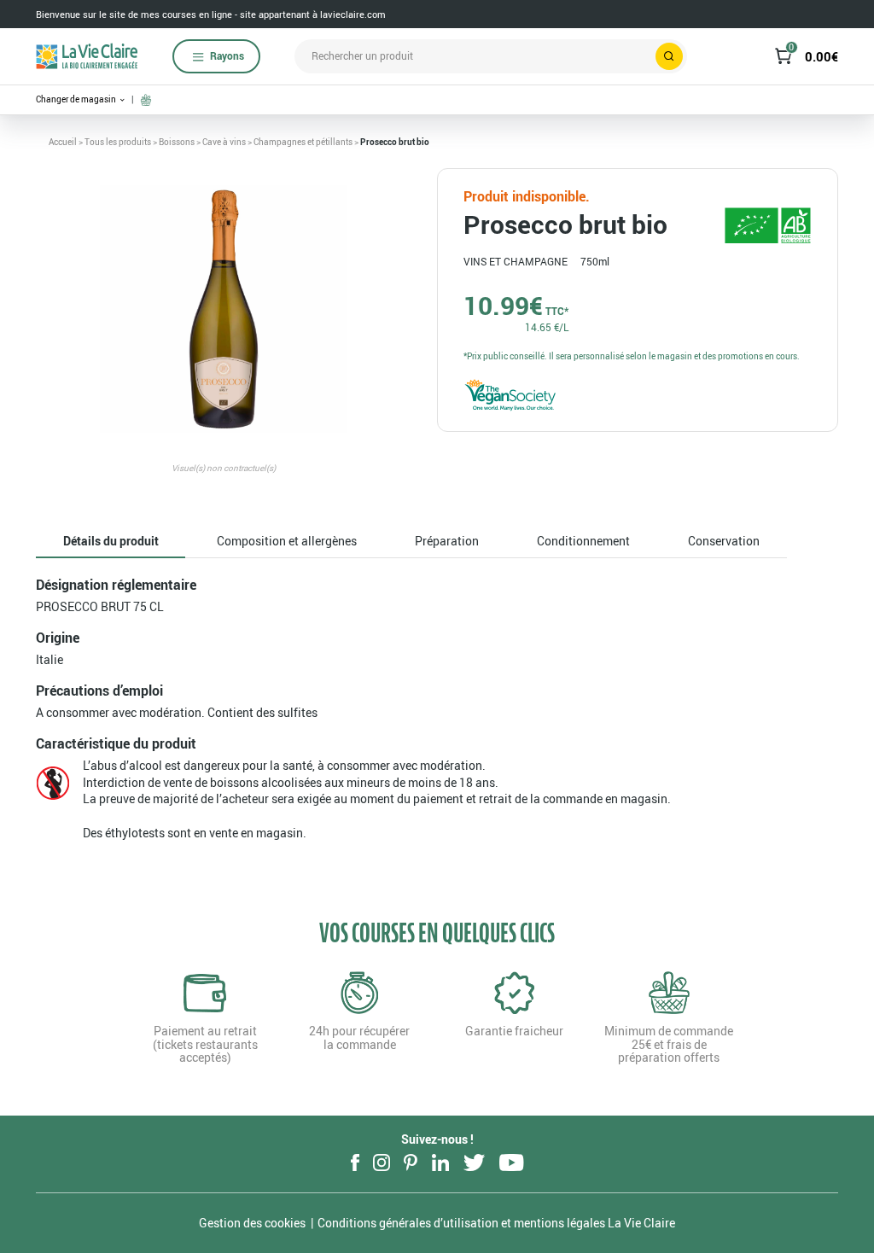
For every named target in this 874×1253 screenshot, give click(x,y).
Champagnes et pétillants (303, 142)
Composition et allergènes (287, 541)
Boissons (177, 142)
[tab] (110, 541)
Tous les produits (117, 142)
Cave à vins (224, 142)
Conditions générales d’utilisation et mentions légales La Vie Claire (496, 1223)
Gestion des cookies (252, 1223)
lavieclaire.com (353, 14)
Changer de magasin (77, 99)
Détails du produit (111, 541)
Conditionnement (583, 541)
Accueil (63, 142)
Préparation (447, 541)
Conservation (724, 541)
